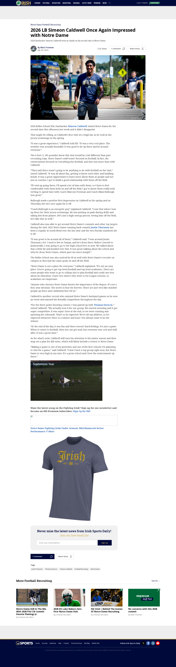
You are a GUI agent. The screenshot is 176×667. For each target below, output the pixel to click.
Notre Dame (95, 569)
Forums (37, 3)
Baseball (76, 3)
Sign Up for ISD (81, 411)
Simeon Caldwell (77, 126)
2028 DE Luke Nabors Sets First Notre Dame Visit (68, 610)
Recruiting (56, 3)
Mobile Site (95, 643)
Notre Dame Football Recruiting (46, 24)
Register (145, 3)
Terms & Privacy (76, 643)
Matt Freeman (136, 615)
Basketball (67, 3)
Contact (66, 643)
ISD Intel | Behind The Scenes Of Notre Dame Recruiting (106, 610)
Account (44, 643)
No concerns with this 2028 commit (142, 610)
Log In (139, 3)
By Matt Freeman (46, 47)
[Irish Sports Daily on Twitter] (143, 643)
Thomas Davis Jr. (103, 304)
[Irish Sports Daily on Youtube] (158, 643)
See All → (156, 580)
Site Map (87, 643)
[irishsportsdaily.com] (26, 3)
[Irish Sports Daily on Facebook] (148, 643)
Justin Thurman (100, 227)
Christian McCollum (26, 617)
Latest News (86, 3)
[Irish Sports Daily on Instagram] (153, 643)
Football (46, 3)
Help (59, 643)
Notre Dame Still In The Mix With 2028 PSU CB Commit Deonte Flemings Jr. (31, 611)
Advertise (53, 643)
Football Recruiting (81, 569)
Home (38, 643)
